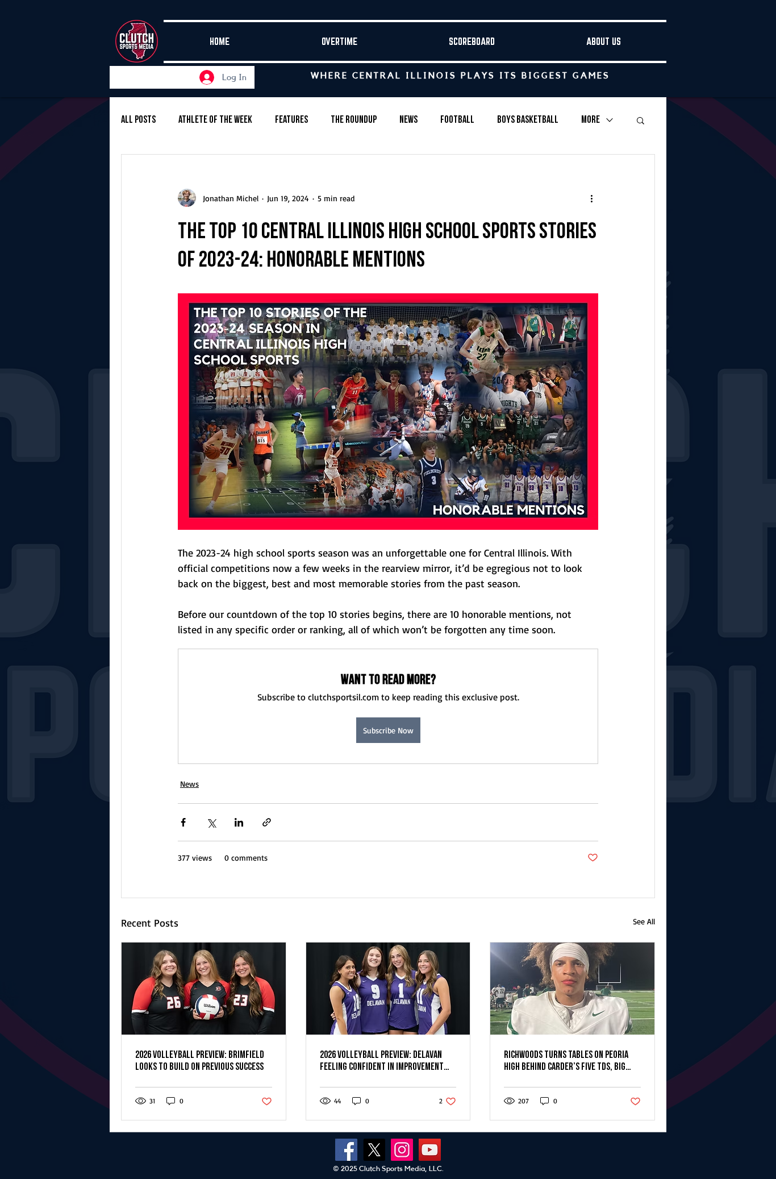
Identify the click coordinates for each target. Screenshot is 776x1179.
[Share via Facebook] (183, 822)
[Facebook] (346, 1150)
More (590, 120)
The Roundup (354, 120)
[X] (374, 1150)
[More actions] (591, 198)
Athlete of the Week (215, 120)
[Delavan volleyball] (388, 989)
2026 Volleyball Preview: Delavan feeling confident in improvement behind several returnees (382, 1061)
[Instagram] (402, 1150)
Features (291, 120)
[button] (640, 119)
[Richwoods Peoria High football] (572, 989)
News (408, 120)
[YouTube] (430, 1150)
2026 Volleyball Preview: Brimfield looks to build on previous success (200, 1061)
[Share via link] (266, 822)
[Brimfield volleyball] (204, 989)
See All (644, 921)
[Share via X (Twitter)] (211, 822)
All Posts (138, 120)
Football (457, 120)
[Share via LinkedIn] (238, 822)
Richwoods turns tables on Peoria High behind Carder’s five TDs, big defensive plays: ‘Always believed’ (566, 1061)
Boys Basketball (527, 120)
